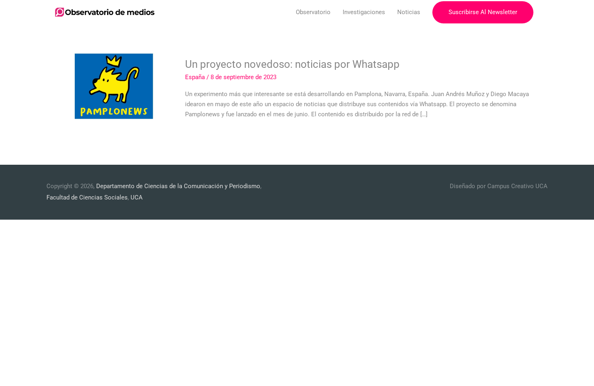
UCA (137, 197)
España (195, 77)
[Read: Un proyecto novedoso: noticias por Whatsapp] (115, 88)
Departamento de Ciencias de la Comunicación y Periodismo (178, 186)
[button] (482, 12)
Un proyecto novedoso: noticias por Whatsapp (292, 64)
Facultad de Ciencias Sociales (87, 197)
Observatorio (313, 12)
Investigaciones (364, 12)
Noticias (408, 12)
